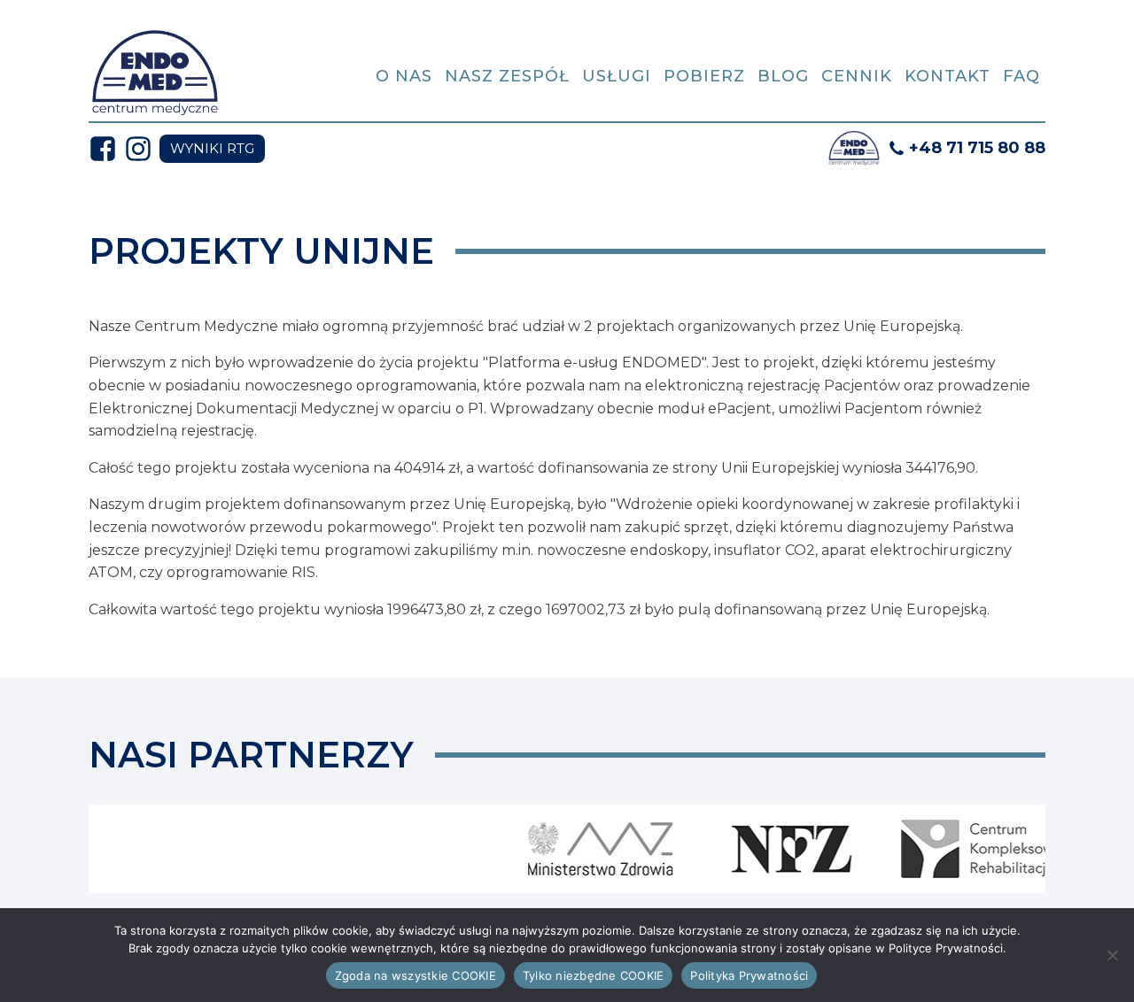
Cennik (856, 76)
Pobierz (704, 76)
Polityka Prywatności (749, 975)
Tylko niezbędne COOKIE (593, 975)
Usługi (616, 76)
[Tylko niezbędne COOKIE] (1112, 955)
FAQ (1021, 76)
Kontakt (947, 76)
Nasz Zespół (507, 76)
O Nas (404, 76)
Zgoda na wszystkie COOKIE (415, 975)
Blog (783, 76)
